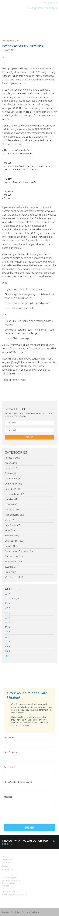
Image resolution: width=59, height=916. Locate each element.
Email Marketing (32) (14, 494)
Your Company (10, 752)
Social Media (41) (13, 561)
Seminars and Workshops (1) (19, 551)
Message (8, 797)
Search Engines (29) (14, 541)
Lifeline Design (34, 912)
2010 (7, 641)
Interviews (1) (11, 499)
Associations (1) (12, 463)
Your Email (9, 767)
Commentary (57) (13, 483)
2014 (7, 622)
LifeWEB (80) (11, 504)
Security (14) (11, 546)
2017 (7, 608)
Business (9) (10, 473)
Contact (5, 866)
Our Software (7, 859)
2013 (7, 627)
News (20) (10, 530)
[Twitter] (37, 388)
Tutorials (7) (10, 566)
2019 (7, 594)
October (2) (13, 598)
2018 (7, 603)
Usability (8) (10, 572)
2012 (7, 632)
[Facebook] (49, 388)
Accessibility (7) (12, 457)
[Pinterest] (43, 388)
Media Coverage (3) (14, 515)
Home (4, 856)
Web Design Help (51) (15, 577)
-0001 (7, 656)
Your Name (9, 737)
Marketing (6, 863)
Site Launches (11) (14, 556)
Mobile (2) (9, 520)
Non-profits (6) (12, 535)
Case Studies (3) (13, 478)
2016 (7, 613)
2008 (7, 651)
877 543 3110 (50, 2)
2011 (7, 637)
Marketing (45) (12, 509)
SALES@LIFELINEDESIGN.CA (42, 8)
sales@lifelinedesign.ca (17, 894)
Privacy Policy (7, 869)
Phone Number (18, 782)
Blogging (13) (11, 468)
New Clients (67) (12, 525)
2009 (7, 646)
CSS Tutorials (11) (13, 489)
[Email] (55, 388)
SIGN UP (29, 437)
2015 (7, 617)
